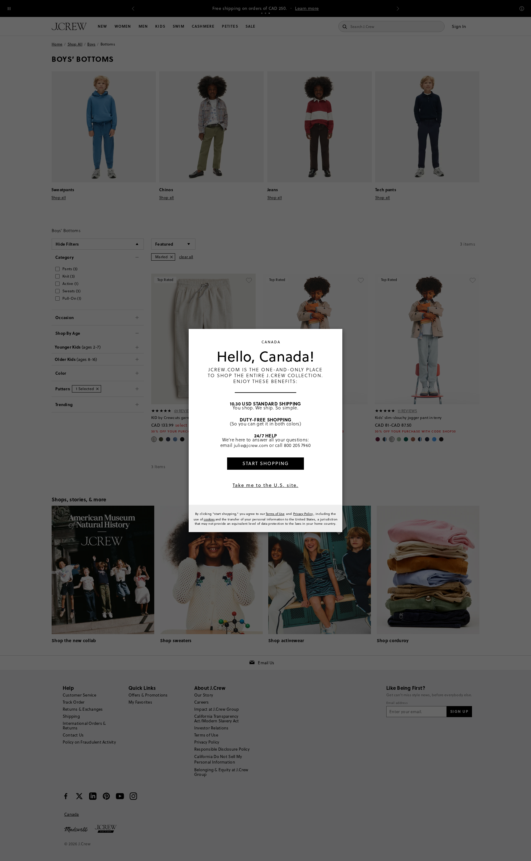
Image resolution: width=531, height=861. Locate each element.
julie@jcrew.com (251, 445)
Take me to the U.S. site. (265, 485)
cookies (209, 519)
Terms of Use (275, 513)
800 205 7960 (297, 445)
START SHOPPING (265, 463)
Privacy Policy (303, 513)
